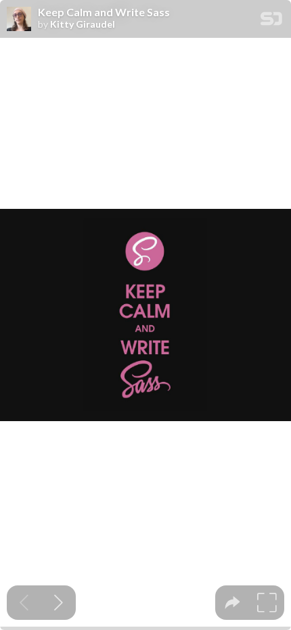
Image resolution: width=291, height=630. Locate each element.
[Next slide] (58, 602)
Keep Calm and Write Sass (104, 12)
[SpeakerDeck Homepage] (271, 21)
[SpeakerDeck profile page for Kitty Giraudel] (19, 19)
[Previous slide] (24, 602)
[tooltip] (232, 602)
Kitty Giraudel (82, 24)
